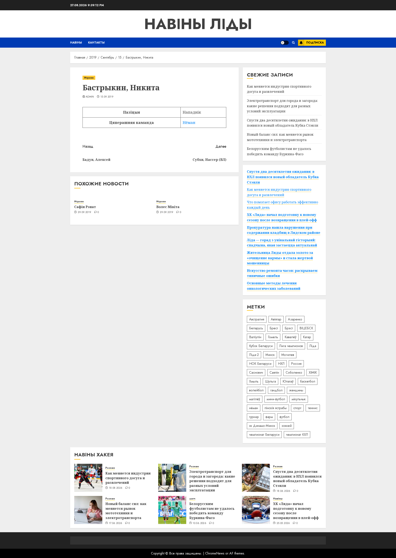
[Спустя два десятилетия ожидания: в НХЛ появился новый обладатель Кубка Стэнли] (256, 478)
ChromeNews (214, 553)
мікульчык (299, 399)
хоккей (287, 425)
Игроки (89, 78)
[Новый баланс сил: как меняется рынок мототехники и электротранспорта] (88, 510)
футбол (284, 416)
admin (90, 97)
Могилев (287, 354)
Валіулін (255, 337)
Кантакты (96, 42)
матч (192, 498)
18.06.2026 (283, 491)
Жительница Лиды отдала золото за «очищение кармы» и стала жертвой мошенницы (280, 257)
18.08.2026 (116, 488)
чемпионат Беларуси (264, 434)
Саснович (256, 372)
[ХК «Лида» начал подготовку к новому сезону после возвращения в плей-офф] (256, 510)
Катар (307, 337)
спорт (297, 408)
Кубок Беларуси (261, 346)
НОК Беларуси (260, 363)
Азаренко (295, 319)
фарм (269, 416)
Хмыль (253, 381)
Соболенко (294, 372)
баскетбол (307, 381)
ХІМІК (313, 372)
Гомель (273, 337)
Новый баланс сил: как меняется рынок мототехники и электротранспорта (125, 510)
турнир (254, 416)
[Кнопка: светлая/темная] (284, 43)
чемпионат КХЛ (297, 434)
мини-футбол (276, 399)
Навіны (76, 42)
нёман (253, 408)
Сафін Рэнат (85, 207)
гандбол (276, 390)
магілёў (254, 399)
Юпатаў (288, 381)
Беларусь (256, 328)
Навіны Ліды (198, 24)
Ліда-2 (254, 354)
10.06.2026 (199, 523)
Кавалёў (290, 337)
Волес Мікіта (167, 207)
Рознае (110, 468)
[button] (293, 43)
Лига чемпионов (291, 346)
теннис (313, 408)
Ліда (312, 346)
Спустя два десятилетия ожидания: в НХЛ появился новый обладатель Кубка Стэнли (282, 123)
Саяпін (274, 372)
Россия (296, 363)
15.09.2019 (107, 97)
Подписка (315, 42)
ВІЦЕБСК (306, 328)
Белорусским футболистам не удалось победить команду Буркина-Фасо (212, 510)
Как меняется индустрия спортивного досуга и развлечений (279, 89)
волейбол (256, 390)
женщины (296, 390)
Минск (270, 354)
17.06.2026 (115, 523)
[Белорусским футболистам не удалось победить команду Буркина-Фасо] (172, 510)
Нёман (189, 122)
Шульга (270, 381)
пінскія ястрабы (276, 408)
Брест (274, 328)
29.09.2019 (84, 212)
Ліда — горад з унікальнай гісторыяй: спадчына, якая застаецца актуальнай (282, 243)
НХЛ (281, 363)
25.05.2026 (283, 523)
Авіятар (276, 319)
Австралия (256, 319)
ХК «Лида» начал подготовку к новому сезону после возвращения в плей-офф (296, 510)
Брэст (289, 328)
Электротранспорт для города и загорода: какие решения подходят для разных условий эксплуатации (282, 105)
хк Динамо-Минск (262, 425)
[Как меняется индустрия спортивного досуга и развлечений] (88, 478)
